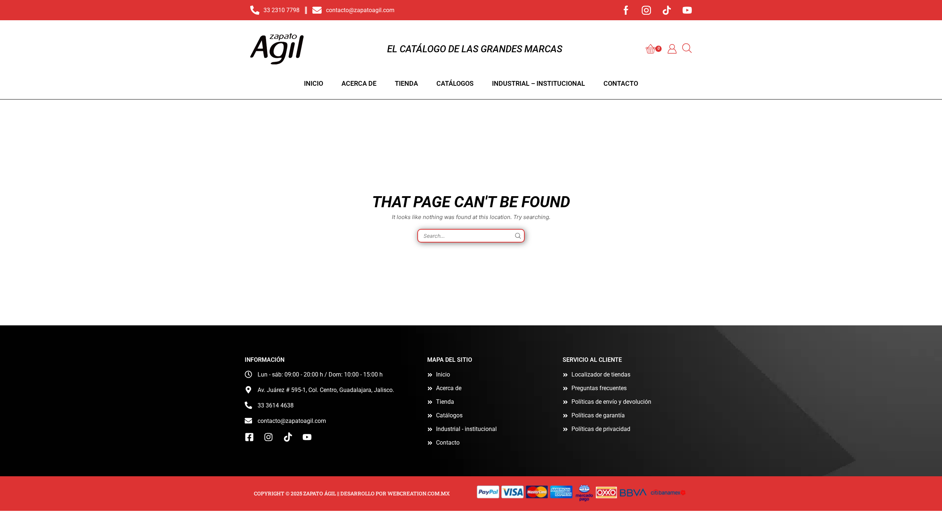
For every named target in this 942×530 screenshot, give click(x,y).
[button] (654, 49)
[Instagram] (646, 10)
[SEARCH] (518, 236)
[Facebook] (626, 10)
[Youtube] (687, 10)
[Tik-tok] (667, 10)
